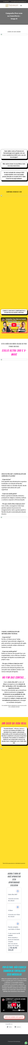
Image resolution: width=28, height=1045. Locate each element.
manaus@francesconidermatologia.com (18, 1)
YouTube (15, 1038)
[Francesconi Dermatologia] (12, 5)
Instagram (10, 1038)
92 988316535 (6, 1)
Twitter (18, 1038)
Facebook (12, 1038)
